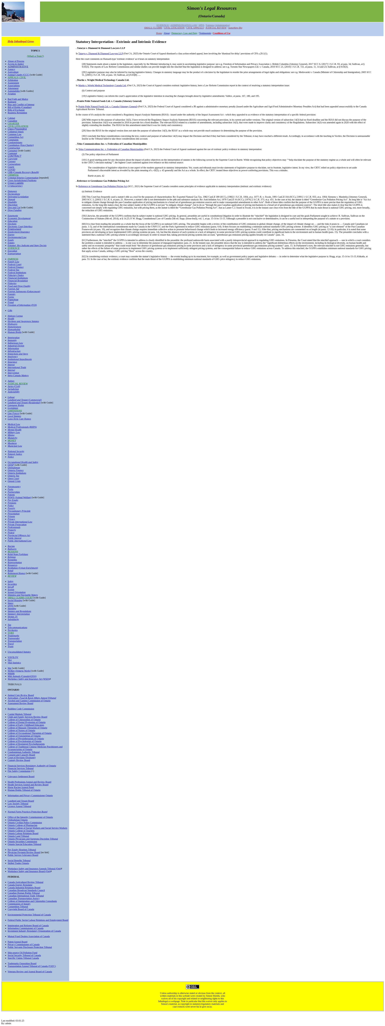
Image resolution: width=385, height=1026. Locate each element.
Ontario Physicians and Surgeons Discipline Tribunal (33, 839)
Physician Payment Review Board (24, 852)
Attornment (13, 88)
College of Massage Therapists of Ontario (27, 727)
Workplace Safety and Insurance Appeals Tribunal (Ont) (34, 868)
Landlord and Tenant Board (21, 801)
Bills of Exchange (16, 110)
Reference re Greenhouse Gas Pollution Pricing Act (102, 186)
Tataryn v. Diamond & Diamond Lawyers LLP (100, 53)
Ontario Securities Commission (22, 841)
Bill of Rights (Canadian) (20, 107)
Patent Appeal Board (17, 941)
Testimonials (205, 33)
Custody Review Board (19, 760)
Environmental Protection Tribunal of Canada (29, 914)
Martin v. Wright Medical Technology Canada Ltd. (102, 85)
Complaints (13, 139)
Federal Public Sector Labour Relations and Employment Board (38, 920)
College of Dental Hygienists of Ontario (27, 722)
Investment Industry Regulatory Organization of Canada (34, 931)
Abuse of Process (16, 61)
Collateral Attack (16, 131)
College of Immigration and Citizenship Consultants (32, 901)
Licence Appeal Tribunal (19, 806)
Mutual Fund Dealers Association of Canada (29, 936)
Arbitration (13, 80)
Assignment (13, 83)
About (167, 33)
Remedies (12, 559)
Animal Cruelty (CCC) (18, 74)
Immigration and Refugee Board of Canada (28, 925)
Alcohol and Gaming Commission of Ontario (29, 700)
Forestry (11, 294)
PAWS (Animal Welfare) (19, 497)
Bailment (12, 102)
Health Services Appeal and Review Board (28, 784)
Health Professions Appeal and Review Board (29, 782)
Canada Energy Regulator (20, 885)
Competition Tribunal (18, 906)
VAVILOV (13, 657)
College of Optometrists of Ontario (24, 736)
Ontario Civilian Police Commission (25, 822)
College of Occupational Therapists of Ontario (30, 733)
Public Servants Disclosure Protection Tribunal (30, 947)
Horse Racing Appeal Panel (21, 787)
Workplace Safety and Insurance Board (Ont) (29, 871)
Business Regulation (17, 112)
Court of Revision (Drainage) (21, 757)
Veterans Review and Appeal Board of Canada (30, 971)
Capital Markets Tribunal (19, 714)
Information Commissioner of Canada (25, 928)
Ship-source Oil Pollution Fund (22, 952)
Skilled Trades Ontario (18, 863)
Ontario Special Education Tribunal (24, 844)
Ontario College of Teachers (21, 830)
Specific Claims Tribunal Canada (23, 958)
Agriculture (13, 72)
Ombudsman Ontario (18, 820)
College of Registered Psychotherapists (26, 744)
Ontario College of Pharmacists (22, 825)
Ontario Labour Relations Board (23, 833)
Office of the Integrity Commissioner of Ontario (30, 817)
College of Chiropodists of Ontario (24, 719)
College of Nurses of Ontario (21, 730)
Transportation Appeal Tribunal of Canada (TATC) (32, 966)
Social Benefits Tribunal (19, 860)
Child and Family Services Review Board (27, 717)
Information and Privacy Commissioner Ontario (30, 795)
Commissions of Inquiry (19, 904)
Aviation (12, 93)
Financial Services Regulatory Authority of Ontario (32, 765)
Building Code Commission (21, 708)
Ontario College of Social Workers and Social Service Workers (37, 828)
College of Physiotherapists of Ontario (26, 738)
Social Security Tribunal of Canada (24, 955)
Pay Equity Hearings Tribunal (22, 849)
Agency (11, 69)
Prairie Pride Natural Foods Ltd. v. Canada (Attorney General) (107, 106)
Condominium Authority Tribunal (24, 752)
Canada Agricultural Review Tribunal (25, 882)
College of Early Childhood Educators (26, 725)
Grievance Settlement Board (21, 776)
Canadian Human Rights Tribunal (24, 893)
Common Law (15, 134)
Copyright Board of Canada (21, 909)
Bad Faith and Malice (18, 99)
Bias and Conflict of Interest (21, 104)
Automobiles (14, 91)
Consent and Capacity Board (21, 755)
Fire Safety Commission (19, 771)
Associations (14, 85)
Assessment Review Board (20, 703)
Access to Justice (16, 64)
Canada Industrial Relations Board (24, 887)
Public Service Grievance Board (23, 855)
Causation (12, 121)
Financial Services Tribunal (21, 768)
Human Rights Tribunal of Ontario (24, 790)
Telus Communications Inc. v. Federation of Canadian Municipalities (110, 149)
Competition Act (15, 137)
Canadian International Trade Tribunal (26, 895)
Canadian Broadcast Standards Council (26, 890)
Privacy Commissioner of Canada (24, 944)
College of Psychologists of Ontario (25, 741)
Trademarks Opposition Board (22, 963)
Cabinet (11, 118)
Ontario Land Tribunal (18, 836)
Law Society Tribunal (18, 803)
